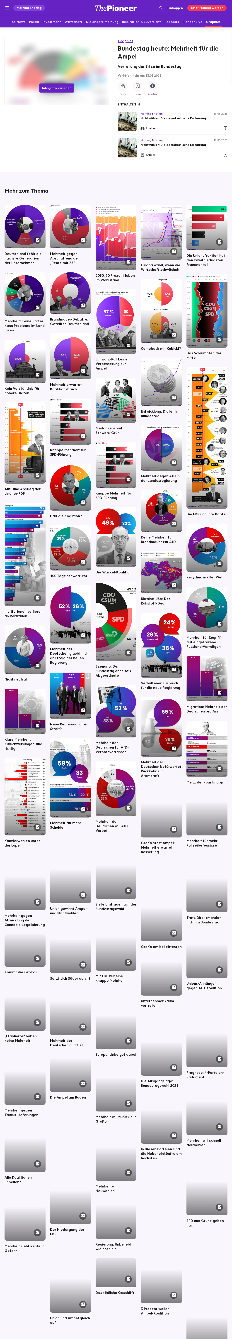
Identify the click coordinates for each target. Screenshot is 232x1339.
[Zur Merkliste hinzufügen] (137, 86)
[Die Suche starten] (161, 8)
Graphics (125, 41)
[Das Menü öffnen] (7, 8)
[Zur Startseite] (116, 8)
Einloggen (175, 8)
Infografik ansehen (56, 88)
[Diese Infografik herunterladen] (152, 86)
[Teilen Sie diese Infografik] (122, 86)
